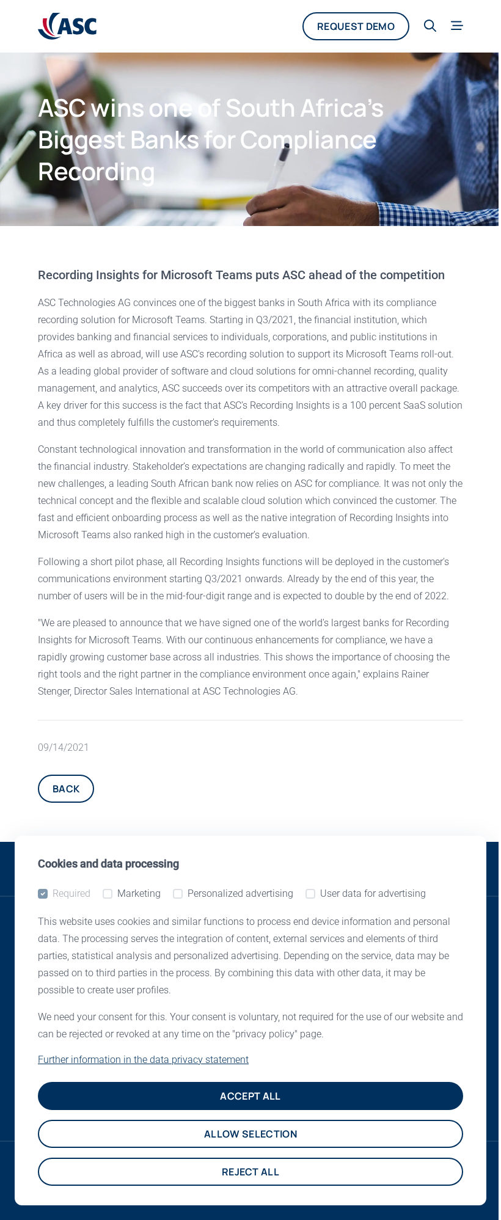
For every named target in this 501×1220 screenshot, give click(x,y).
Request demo (356, 26)
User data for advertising (373, 893)
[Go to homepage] (67, 26)
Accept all (250, 1096)
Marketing (139, 893)
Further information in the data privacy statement (143, 1059)
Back (66, 788)
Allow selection (250, 1134)
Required (71, 893)
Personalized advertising (240, 893)
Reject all (250, 1171)
